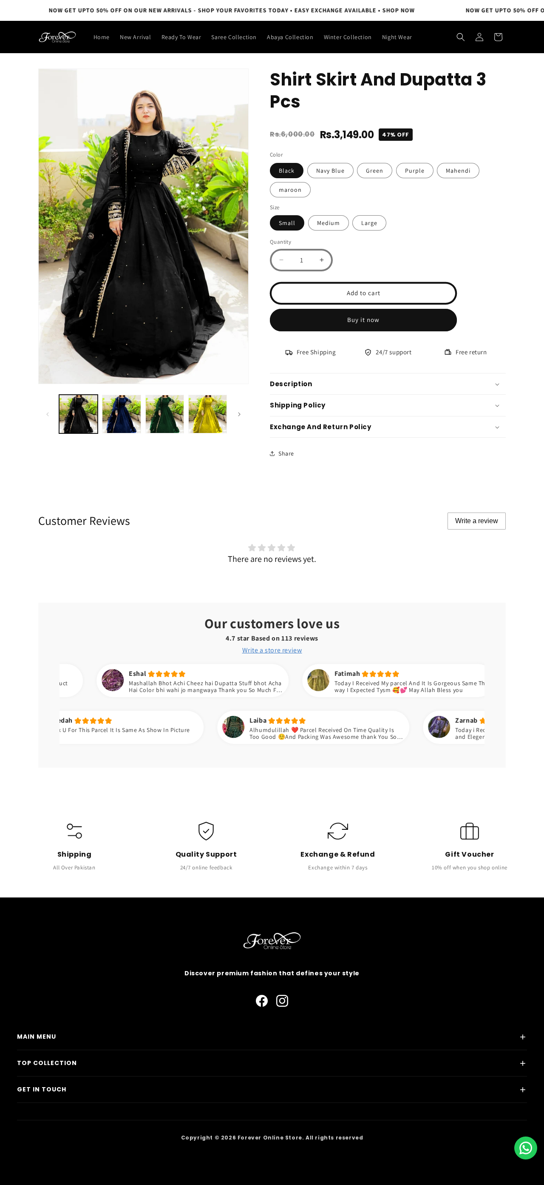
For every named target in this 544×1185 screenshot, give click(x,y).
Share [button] (286, 453)
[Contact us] (525, 1148)
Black (287, 170)
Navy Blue (330, 170)
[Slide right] (239, 414)
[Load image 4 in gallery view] (207, 414)
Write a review (476, 520)
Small (287, 223)
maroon (290, 190)
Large (369, 223)
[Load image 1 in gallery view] (78, 414)
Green (374, 170)
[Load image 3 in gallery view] (164, 414)
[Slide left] (47, 414)
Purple (415, 170)
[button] (460, 37)
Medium (328, 223)
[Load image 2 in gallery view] (121, 414)
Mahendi (458, 170)
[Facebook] (262, 1001)
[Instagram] (282, 1001)
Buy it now (363, 320)
